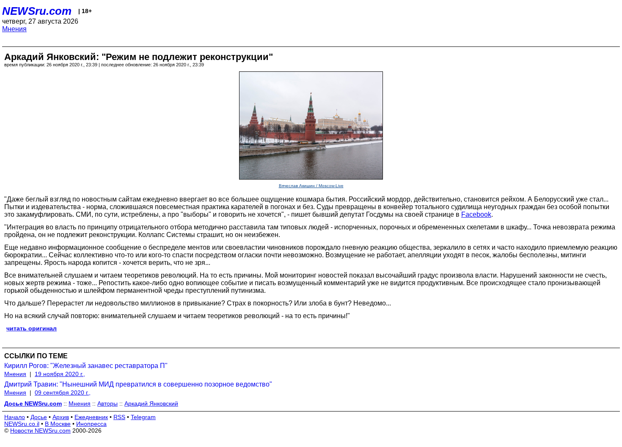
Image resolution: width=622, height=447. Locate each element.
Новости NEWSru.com (40, 430)
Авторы (107, 403)
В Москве (58, 423)
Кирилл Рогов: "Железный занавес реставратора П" (86, 365)
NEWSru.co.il (21, 423)
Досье (38, 417)
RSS (119, 417)
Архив (60, 417)
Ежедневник (91, 417)
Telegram (143, 417)
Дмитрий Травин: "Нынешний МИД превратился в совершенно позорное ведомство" (138, 384)
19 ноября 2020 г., (60, 374)
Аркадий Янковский (151, 403)
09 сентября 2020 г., (63, 392)
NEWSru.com (37, 11)
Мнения (14, 29)
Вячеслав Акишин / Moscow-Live (311, 185)
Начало (14, 417)
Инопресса (91, 423)
